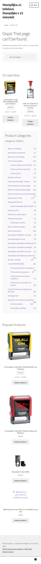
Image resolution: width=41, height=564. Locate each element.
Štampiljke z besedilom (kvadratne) (21, 243)
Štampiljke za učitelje (18, 308)
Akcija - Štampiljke (14, 149)
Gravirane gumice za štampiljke (19, 186)
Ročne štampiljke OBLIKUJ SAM (22, 206)
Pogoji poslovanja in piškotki (12, 549)
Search (20, 560)
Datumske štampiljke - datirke (19, 181)
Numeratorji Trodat (15, 198)
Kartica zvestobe (17, 304)
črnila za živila (16, 173)
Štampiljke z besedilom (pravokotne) (21, 256)
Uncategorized (13, 296)
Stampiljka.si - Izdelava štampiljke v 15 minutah (12, 11)
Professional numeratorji (20, 272)
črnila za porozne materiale (20, 169)
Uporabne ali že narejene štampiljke (21, 300)
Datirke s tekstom (14, 177)
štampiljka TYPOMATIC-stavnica (19, 235)
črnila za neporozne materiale (21, 165)
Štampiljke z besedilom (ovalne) (19, 251)
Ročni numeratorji (14, 231)
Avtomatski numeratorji (16, 153)
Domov (6, 25)
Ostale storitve (13, 210)
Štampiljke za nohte (18, 223)
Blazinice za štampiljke (16, 157)
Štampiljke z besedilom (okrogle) (20, 247)
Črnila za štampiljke (15, 161)
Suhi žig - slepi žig (14, 260)
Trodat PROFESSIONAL (16, 264)
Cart (31, 558)
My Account (7, 560)
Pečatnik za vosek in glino (17, 214)
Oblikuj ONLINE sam (15, 202)
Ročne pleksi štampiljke (16, 227)
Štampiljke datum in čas (16, 239)
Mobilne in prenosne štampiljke (19, 190)
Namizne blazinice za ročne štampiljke (22, 194)
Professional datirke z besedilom (22, 268)
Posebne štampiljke (15, 218)
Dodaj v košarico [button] (10, 118)
